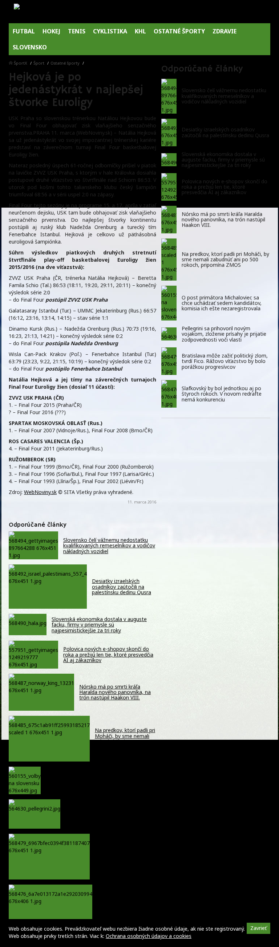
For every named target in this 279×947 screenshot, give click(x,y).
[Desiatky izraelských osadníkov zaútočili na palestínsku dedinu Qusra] (169, 132)
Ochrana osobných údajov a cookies (148, 935)
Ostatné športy (65, 63)
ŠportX (20, 63)
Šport (38, 63)
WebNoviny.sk (40, 492)
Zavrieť (258, 927)
